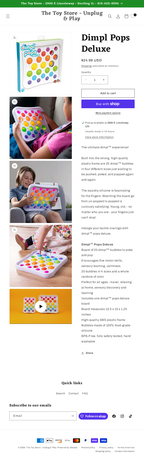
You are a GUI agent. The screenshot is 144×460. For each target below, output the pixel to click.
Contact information (125, 451)
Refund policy (88, 447)
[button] (8, 16)
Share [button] (89, 353)
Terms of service (126, 447)
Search (60, 393)
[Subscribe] (72, 416)
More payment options (108, 113)
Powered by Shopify (67, 447)
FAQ (85, 393)
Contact (74, 393)
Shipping (86, 66)
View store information (99, 137)
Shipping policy (103, 451)
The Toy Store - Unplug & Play (41, 447)
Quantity (86, 72)
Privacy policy (106, 447)
